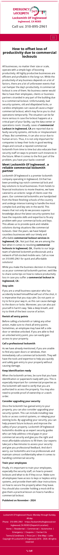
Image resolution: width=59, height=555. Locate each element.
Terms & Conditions (15, 536)
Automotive (46, 529)
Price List (31, 536)
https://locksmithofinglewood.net (40, 522)
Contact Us (41, 532)
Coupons (29, 532)
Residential (19, 529)
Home (9, 529)
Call (30, 550)
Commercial (33, 529)
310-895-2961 (36, 26)
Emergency (17, 532)
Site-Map (42, 536)
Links (50, 536)
